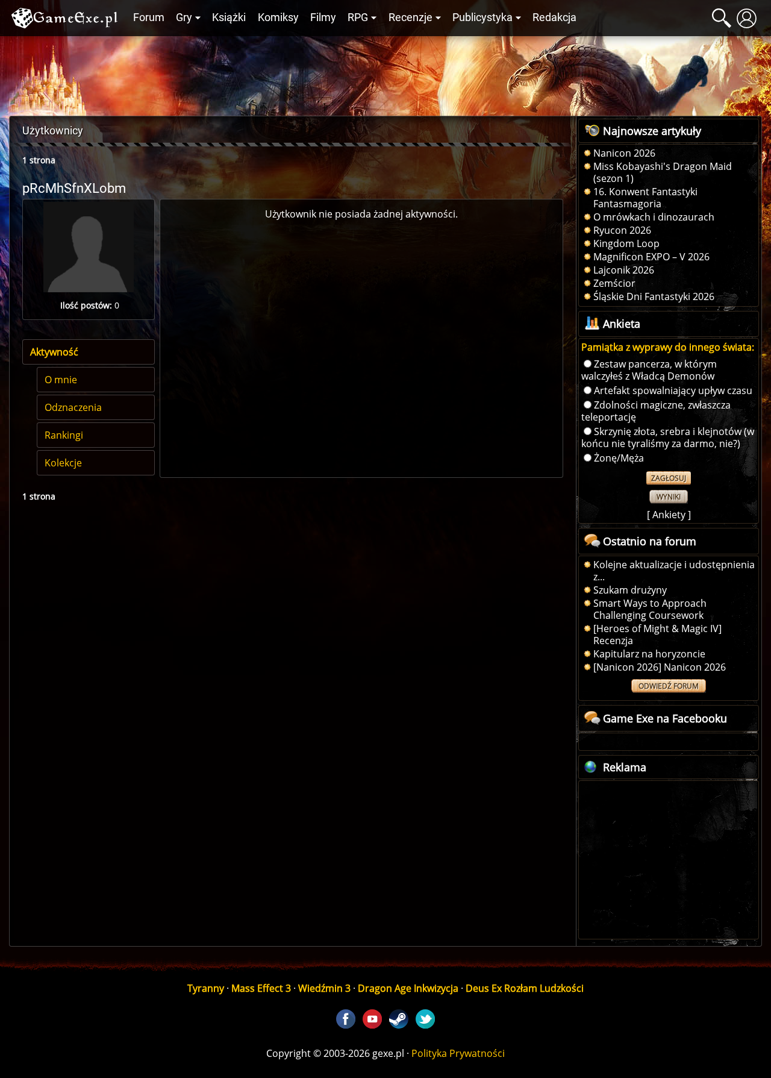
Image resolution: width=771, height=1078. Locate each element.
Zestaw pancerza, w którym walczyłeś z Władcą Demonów (649, 370)
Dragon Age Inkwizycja (408, 988)
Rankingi (64, 435)
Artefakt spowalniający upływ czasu (673, 390)
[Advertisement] (385, 73)
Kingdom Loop (626, 243)
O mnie (61, 379)
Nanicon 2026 (624, 153)
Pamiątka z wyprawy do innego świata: (667, 347)
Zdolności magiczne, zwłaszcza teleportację (656, 411)
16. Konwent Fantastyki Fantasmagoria (645, 197)
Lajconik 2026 (623, 270)
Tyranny (205, 988)
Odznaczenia (73, 407)
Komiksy (278, 17)
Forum (148, 17)
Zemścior (614, 283)
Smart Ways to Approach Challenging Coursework (650, 609)
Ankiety (668, 514)
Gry (184, 17)
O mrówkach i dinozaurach (653, 217)
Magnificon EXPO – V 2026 (651, 256)
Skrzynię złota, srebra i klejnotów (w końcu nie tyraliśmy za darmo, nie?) (667, 437)
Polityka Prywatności (458, 1053)
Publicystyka (482, 17)
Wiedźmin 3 (324, 988)
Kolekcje (63, 462)
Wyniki (669, 497)
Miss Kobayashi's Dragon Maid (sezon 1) (662, 172)
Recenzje (410, 17)
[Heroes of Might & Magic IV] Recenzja (657, 634)
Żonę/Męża (619, 458)
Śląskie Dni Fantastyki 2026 (653, 296)
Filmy (323, 17)
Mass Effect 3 (261, 988)
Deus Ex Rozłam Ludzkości (525, 988)
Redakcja (554, 17)
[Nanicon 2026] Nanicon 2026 (659, 667)
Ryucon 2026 (622, 230)
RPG (358, 17)
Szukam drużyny (630, 590)
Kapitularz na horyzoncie (649, 653)
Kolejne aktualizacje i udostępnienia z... (674, 570)
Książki (229, 17)
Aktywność (54, 352)
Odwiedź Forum (668, 686)
